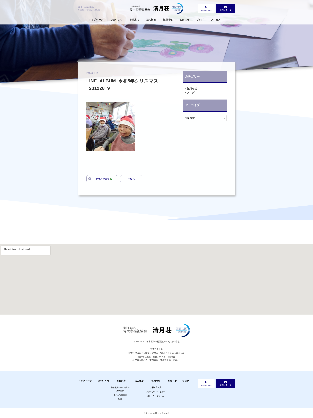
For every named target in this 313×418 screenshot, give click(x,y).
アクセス (216, 19)
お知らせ (184, 19)
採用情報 (168, 19)
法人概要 (151, 19)
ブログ (200, 19)
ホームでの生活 (120, 395)
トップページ (96, 19)
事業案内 (134, 19)
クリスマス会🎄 (104, 179)
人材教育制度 (155, 387)
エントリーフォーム (155, 396)
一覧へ (131, 179)
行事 (120, 399)
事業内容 (121, 380)
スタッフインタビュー (155, 392)
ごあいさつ (116, 19)
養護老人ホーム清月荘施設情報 (120, 389)
